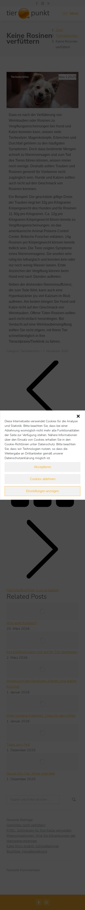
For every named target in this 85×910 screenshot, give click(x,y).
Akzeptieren (42, 467)
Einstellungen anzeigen (42, 491)
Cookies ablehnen (42, 479)
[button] (78, 416)
